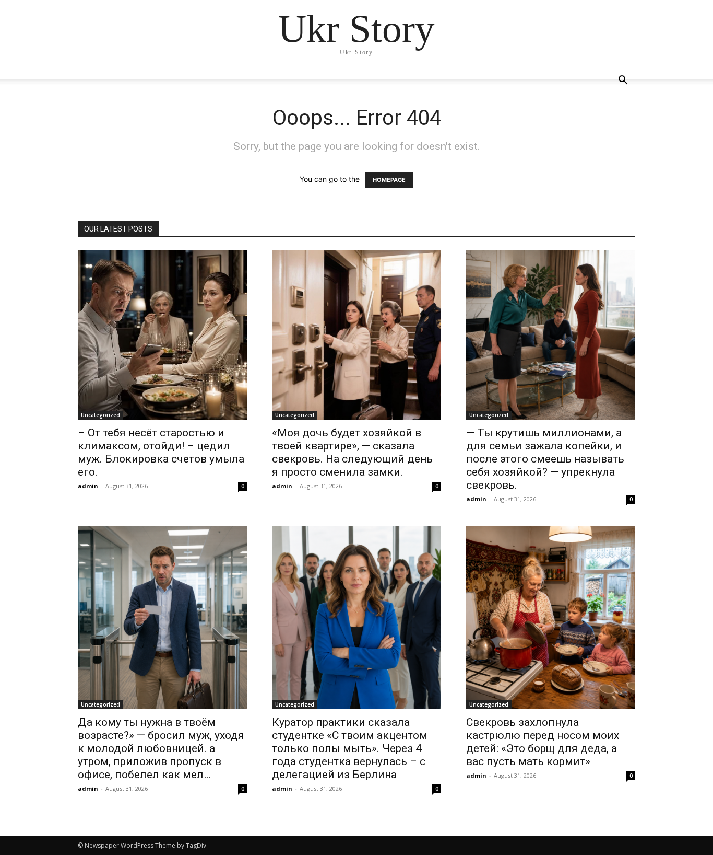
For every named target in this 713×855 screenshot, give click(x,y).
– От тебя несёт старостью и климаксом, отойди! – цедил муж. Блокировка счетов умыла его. (161, 452)
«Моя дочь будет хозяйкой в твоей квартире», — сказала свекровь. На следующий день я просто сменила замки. (352, 452)
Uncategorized (100, 415)
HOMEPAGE (389, 179)
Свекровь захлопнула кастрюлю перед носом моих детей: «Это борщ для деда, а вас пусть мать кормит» (542, 742)
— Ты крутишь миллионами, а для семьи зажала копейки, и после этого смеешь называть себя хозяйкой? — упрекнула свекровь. (545, 458)
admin (88, 486)
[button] (622, 81)
